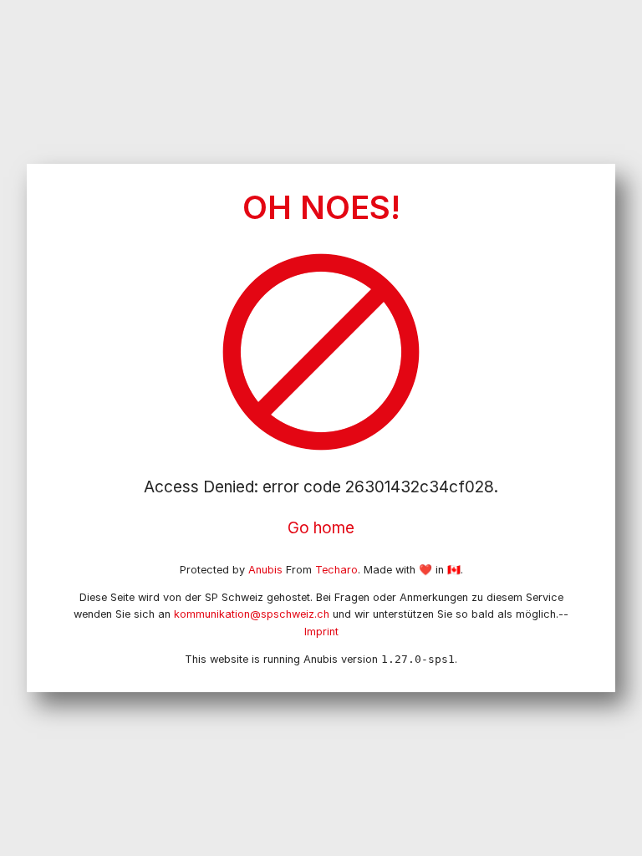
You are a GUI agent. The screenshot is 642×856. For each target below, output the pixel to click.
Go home (321, 528)
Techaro (336, 569)
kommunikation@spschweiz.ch (251, 614)
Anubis (265, 569)
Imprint (321, 631)
